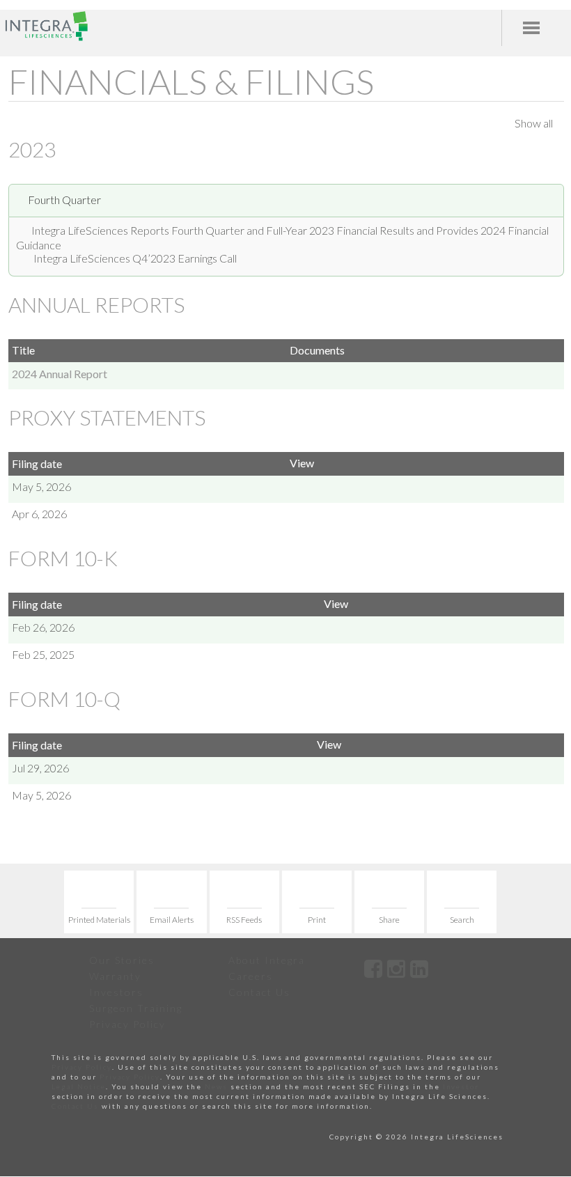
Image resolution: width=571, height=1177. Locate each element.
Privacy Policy (127, 1024)
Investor (461, 1086)
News (216, 1086)
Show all (534, 123)
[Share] (389, 902)
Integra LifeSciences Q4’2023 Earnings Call (135, 258)
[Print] (317, 902)
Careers (250, 976)
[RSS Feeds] (244, 902)
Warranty (115, 976)
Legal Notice (79, 1086)
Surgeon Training (135, 1008)
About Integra (266, 960)
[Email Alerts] (171, 902)
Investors (116, 992)
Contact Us (259, 992)
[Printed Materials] (99, 902)
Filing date (37, 463)
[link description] (374, 968)
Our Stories (122, 960)
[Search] (461, 902)
